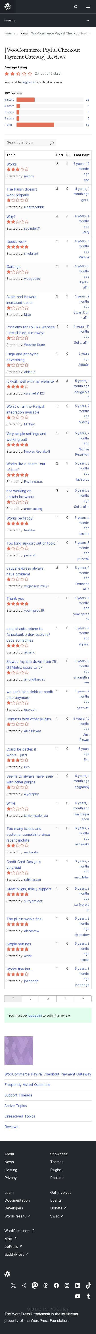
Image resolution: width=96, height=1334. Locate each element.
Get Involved (61, 1192)
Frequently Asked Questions (27, 1084)
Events (56, 1200)
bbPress (13, 1246)
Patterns (57, 1177)
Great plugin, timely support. (29, 889)
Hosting (10, 1170)
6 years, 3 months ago (82, 894)
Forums (9, 20)
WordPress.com (19, 1230)
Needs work (16, 241)
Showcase (58, 1154)
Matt (10, 1238)
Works (11, 164)
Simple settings (18, 944)
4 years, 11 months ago (81, 331)
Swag (57, 1216)
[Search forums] (52, 142)
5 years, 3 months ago (82, 468)
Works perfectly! (19, 518)
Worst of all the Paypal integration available (25, 409)
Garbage (13, 266)
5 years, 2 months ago (82, 411)
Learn (9, 1192)
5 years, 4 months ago (82, 523)
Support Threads (18, 1095)
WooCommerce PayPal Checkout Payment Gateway (47, 1074)
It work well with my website (30, 381)
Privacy (10, 1177)
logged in (29, 82)
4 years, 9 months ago (82, 301)
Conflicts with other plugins (28, 719)
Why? (11, 216)
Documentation (17, 1200)
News (9, 1162)
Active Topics (15, 1105)
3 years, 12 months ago (81, 169)
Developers (13, 1208)
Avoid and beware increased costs (21, 300)
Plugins (56, 1170)
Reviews (11, 1126)
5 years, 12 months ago (81, 724)
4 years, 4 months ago (82, 221)
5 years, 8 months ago (82, 603)
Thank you (15, 598)
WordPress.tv (17, 1216)
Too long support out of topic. (31, 543)
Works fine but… (19, 969)
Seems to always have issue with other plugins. (29, 779)
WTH (10, 803)
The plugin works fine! (24, 919)
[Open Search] (75, 6)
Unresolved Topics (19, 1116)
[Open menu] (89, 6)
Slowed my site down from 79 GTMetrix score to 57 (31, 664)
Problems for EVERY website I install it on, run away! (30, 330)
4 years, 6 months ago (82, 246)
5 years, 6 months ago (82, 548)
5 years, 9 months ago (82, 666)
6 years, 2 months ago (82, 833)
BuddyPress (16, 1254)
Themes (56, 1162)
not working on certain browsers (20, 494)
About (9, 1154)
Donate (58, 1208)
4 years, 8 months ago (82, 271)
